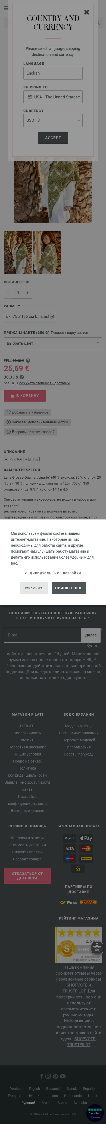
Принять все (68, 588)
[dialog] (53, 562)
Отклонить (34, 588)
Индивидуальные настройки (53, 573)
